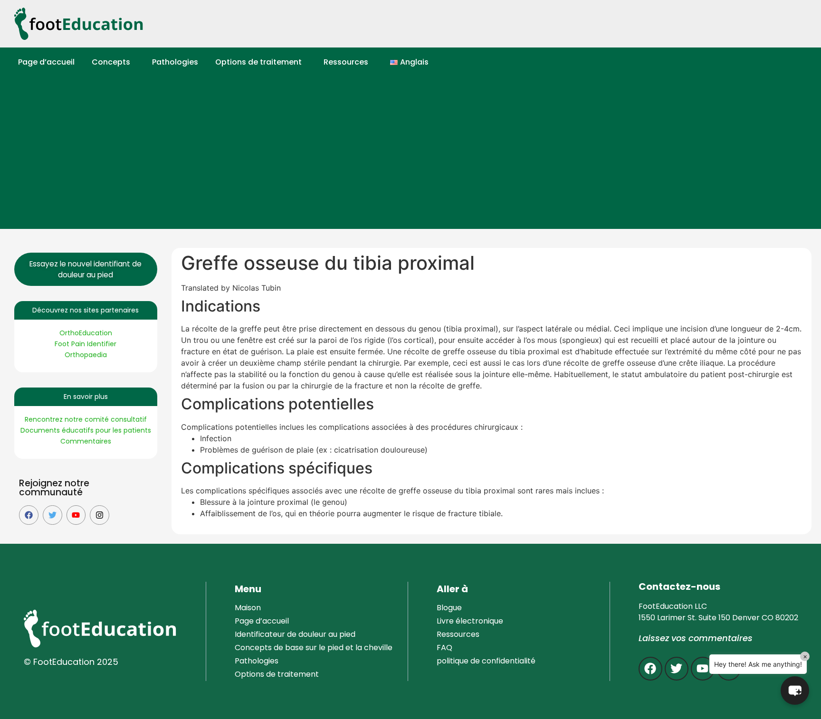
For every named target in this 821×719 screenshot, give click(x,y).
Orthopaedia (86, 355)
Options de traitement (258, 62)
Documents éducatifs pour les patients (85, 430)
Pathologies (175, 62)
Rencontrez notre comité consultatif (86, 419)
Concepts (111, 62)
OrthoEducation (85, 333)
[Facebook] (28, 515)
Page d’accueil (46, 62)
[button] (113, 62)
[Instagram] (99, 515)
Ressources (346, 62)
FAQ (444, 647)
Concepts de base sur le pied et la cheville (313, 647)
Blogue (449, 607)
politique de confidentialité (486, 660)
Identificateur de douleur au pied (295, 634)
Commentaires (85, 441)
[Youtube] (76, 515)
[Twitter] (52, 515)
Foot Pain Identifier (85, 344)
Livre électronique (470, 620)
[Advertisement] (415, 157)
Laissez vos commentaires (696, 638)
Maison (248, 607)
